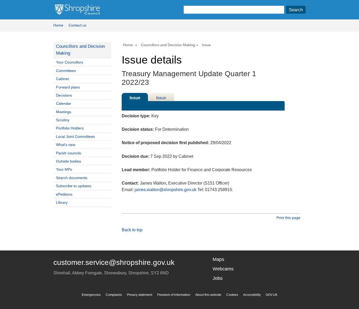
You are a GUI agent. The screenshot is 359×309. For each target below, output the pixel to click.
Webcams (223, 268)
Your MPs (64, 169)
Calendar (63, 103)
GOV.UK (272, 295)
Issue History (161, 98)
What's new (65, 145)
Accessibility (252, 295)
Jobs (218, 278)
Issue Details (135, 98)
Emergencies (91, 295)
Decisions (64, 95)
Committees (66, 71)
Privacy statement (139, 295)
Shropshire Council (77, 10)
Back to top (132, 230)
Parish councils (68, 153)
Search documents (71, 178)
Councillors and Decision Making (168, 45)
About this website (208, 295)
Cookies (232, 295)
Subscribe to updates (73, 186)
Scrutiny (62, 120)
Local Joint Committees (75, 136)
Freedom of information (173, 295)
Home (58, 25)
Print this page (288, 218)
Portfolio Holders (70, 128)
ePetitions (64, 194)
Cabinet (62, 79)
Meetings (63, 112)
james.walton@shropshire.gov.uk (165, 189)
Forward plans (68, 87)
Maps (218, 259)
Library (62, 202)
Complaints (114, 295)
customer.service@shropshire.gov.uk (114, 262)
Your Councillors (69, 62)
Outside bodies (68, 161)
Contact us (77, 25)
